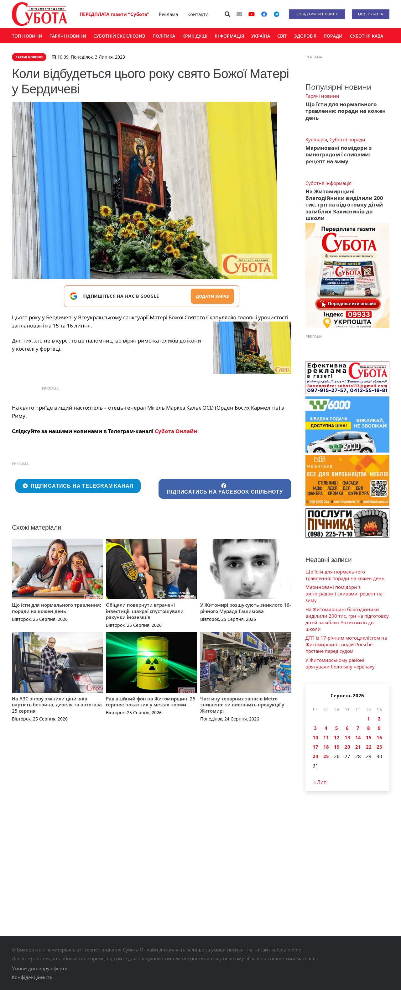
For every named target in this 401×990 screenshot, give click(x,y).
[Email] (239, 14)
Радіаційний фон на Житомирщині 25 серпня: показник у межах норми (150, 701)
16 (379, 737)
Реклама (168, 14)
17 (315, 747)
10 (315, 737)
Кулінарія (316, 139)
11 (326, 737)
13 (347, 737)
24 (315, 756)
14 (358, 737)
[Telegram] (276, 14)
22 (369, 747)
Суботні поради (347, 139)
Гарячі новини (322, 96)
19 (337, 747)
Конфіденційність (32, 977)
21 (358, 747)
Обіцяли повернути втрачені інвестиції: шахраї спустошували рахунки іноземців (145, 611)
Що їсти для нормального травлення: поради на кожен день (56, 608)
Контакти (198, 14)
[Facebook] (264, 14)
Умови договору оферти (40, 968)
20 (347, 747)
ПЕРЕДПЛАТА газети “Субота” (114, 14)
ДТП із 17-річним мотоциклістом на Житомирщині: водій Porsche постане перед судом (346, 644)
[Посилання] (39, 14)
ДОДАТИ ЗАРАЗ (212, 296)
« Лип (320, 782)
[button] (227, 14)
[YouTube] (251, 14)
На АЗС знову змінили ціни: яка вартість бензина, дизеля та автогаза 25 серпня (57, 704)
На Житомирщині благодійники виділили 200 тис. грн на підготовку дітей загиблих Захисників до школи (344, 205)
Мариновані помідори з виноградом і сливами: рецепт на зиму (338, 154)
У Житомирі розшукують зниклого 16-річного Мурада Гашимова (245, 608)
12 (337, 737)
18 (326, 747)
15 (369, 737)
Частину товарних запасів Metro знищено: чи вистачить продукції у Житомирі (242, 704)
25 (326, 756)
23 (379, 747)
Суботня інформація (328, 183)
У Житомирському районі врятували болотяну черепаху (340, 663)
